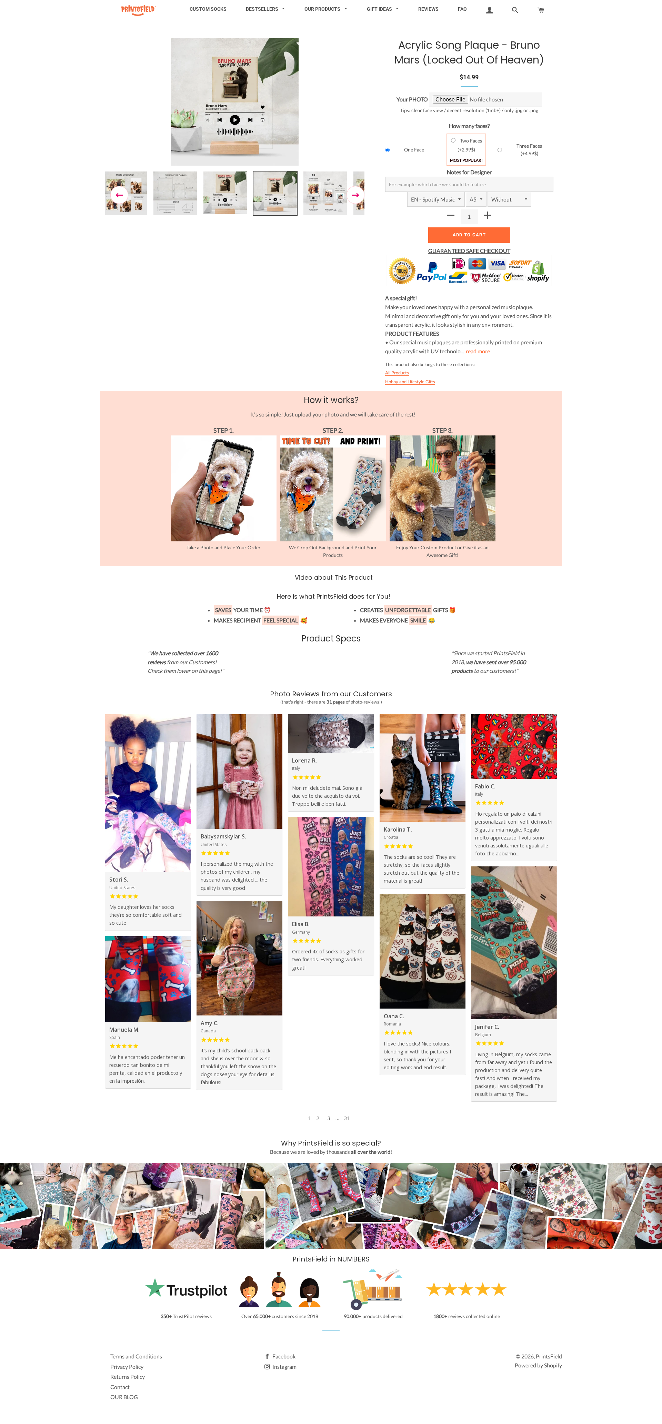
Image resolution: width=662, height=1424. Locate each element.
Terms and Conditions (136, 1356)
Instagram (284, 1366)
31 (347, 1117)
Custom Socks (208, 9)
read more (478, 351)
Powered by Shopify (538, 1365)
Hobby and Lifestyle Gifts (410, 381)
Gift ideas (380, 9)
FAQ (462, 9)
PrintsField (549, 1356)
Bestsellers (262, 9)
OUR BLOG (124, 1397)
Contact (120, 1387)
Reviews (428, 9)
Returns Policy (127, 1376)
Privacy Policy (126, 1366)
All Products (397, 372)
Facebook (283, 1356)
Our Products (322, 9)
